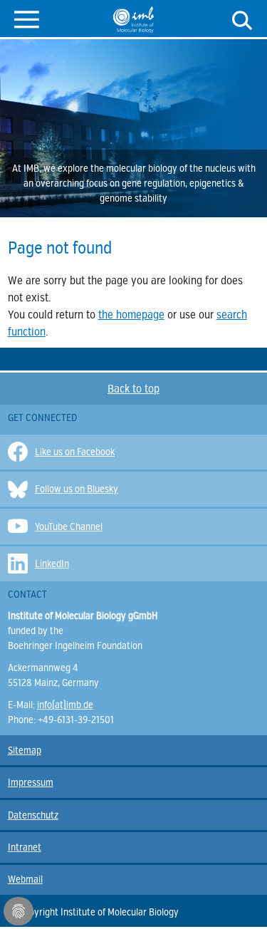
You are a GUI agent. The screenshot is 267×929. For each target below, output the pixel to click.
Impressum (30, 783)
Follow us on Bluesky (76, 489)
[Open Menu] (26, 18)
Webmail (25, 879)
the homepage (131, 315)
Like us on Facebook (75, 452)
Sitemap (24, 750)
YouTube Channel (69, 527)
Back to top (133, 389)
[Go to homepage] (133, 19)
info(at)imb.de (65, 705)
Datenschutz (33, 815)
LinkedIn (52, 564)
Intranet (24, 847)
